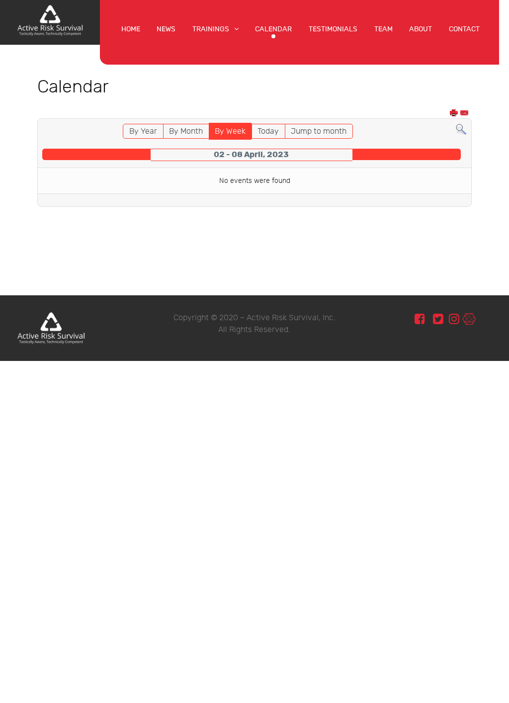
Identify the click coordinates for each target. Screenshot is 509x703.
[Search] (461, 129)
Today (268, 131)
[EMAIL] (464, 113)
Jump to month (318, 131)
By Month (186, 131)
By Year (143, 131)
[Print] (454, 113)
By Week (230, 131)
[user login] (469, 319)
